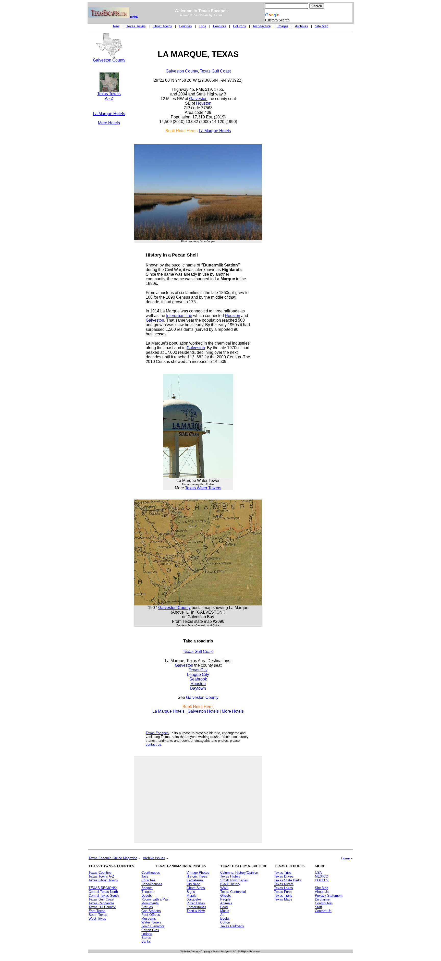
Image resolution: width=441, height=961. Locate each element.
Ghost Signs (196, 888)
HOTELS (321, 880)
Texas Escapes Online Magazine (113, 858)
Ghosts (225, 895)
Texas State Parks (288, 880)
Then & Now (196, 911)
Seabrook (198, 679)
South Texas (98, 915)
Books (225, 918)
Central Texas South (104, 895)
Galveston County (109, 60)
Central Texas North (103, 892)
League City (198, 674)
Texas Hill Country (102, 907)
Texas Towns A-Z (101, 876)
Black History (230, 884)
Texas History (230, 876)
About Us (322, 892)
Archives (301, 26)
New (116, 26)
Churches (148, 880)
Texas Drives (283, 876)
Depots (146, 895)
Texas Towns (136, 26)
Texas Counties (100, 872)
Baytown (198, 688)
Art (222, 915)
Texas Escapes (157, 733)
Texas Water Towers (203, 488)
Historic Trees (197, 876)
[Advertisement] (109, 210)
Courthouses (150, 872)
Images (282, 26)
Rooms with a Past (155, 899)
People (225, 899)
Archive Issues (154, 858)
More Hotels (109, 123)
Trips (202, 26)
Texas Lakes (283, 888)
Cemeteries (195, 880)
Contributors (324, 903)
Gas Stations (151, 911)
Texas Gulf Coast (215, 71)
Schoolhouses (151, 884)
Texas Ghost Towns (103, 880)
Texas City (198, 670)
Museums (148, 918)
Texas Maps (283, 899)
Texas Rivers (283, 884)
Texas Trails (283, 895)
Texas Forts (283, 892)
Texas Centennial (233, 892)
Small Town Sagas (234, 880)
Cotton (225, 922)
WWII (224, 888)
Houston (203, 103)
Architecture (262, 26)
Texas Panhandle (101, 903)
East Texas (97, 911)
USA (318, 872)
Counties (185, 26)
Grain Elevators (152, 926)
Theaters (147, 892)
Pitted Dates (196, 903)
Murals (192, 895)
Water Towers (151, 922)
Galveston (198, 98)
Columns (239, 26)
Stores (146, 938)
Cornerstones (196, 907)
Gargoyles (194, 899)
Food (224, 907)
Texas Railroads (232, 926)
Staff (318, 907)
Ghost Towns (162, 26)
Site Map (321, 26)
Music (224, 911)
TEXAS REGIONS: (103, 888)
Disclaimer (322, 899)
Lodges (146, 934)
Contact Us (323, 911)
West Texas (97, 918)
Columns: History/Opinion (239, 872)
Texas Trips (282, 872)
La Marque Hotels (109, 114)
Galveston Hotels (203, 711)
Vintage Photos (198, 872)
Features (219, 26)
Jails (144, 876)
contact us (153, 744)
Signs (191, 892)
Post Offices (150, 915)
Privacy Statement (328, 895)
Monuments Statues (150, 905)
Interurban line (179, 315)
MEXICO (321, 876)
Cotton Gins (150, 930)
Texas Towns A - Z (109, 96)
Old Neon (193, 884)
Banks (146, 941)
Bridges (147, 888)
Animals (226, 903)
